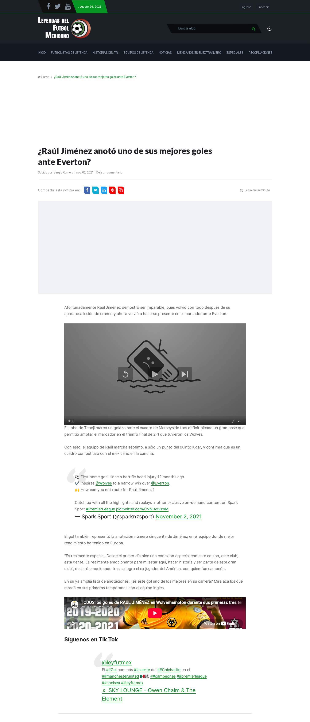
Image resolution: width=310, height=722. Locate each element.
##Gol (111, 669)
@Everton (160, 483)
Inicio (42, 52)
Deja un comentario (109, 172)
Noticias (165, 52)
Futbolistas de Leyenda (69, 52)
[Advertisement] (155, 113)
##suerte (142, 669)
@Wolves (104, 483)
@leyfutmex (117, 662)
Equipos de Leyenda (139, 52)
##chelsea (111, 683)
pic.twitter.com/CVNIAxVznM (142, 509)
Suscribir (263, 7)
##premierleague (192, 676)
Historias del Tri (106, 52)
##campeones (163, 676)
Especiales (234, 52)
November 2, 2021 (179, 516)
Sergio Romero (64, 172)
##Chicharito (169, 669)
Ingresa (246, 7)
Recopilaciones (260, 52)
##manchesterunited (120, 676)
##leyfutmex (132, 683)
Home (45, 77)
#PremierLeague (100, 509)
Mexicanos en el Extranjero (199, 52)
